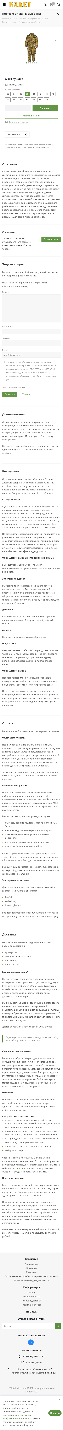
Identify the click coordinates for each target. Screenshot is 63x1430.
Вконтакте (31, 1342)
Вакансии (31, 1268)
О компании (31, 1264)
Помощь (31, 1292)
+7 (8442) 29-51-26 (33, 1356)
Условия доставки (31, 1300)
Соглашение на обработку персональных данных (31, 1276)
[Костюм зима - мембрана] (31, 47)
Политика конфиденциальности (31, 1280)
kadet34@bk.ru (34, 1362)
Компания (31, 1259)
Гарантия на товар (31, 1304)
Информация (31, 1287)
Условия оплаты (31, 1296)
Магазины (31, 1272)
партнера (21, 1168)
